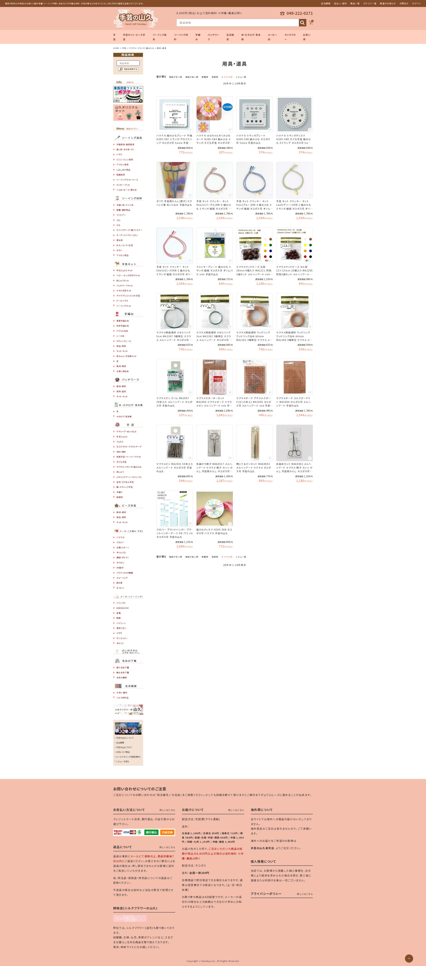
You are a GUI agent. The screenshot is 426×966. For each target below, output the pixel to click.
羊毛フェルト (122, 436)
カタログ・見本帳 (124, 416)
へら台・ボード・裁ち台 (126, 189)
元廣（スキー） (122, 547)
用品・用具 (121, 346)
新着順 (205, 76)
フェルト (119, 441)
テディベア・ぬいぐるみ (126, 431)
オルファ (120, 643)
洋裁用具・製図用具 (125, 144)
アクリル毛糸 (122, 330)
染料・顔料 (121, 451)
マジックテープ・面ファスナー (129, 230)
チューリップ (122, 577)
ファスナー (121, 214)
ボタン (119, 250)
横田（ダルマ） (122, 557)
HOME (116, 48)
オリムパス (121, 552)
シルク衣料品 (122, 697)
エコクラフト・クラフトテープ (128, 446)
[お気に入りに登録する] (190, 130)
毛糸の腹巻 (121, 677)
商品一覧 (355, 3)
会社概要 (325, 3)
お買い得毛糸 (122, 371)
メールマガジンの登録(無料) (128, 756)
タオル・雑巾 (121, 692)
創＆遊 (119, 582)
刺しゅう (120, 471)
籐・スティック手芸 (124, 486)
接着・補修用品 (123, 209)
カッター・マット (123, 184)
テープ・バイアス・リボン (127, 235)
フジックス (121, 602)
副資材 (119, 497)
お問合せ (404, 3)
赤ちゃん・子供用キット (126, 356)
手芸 (124, 48)
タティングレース (123, 341)
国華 (118, 617)
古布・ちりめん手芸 (125, 482)
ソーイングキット (123, 305)
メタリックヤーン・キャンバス (129, 477)
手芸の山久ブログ (124, 747)
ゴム (118, 220)
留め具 (119, 240)
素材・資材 (121, 366)
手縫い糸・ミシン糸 (124, 204)
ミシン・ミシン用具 (124, 159)
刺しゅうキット (122, 280)
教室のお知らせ (388, 3)
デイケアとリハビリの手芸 (128, 295)
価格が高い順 (191, 76)
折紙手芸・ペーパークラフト (128, 456)
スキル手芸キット (124, 290)
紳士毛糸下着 (122, 672)
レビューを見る (122, 761)
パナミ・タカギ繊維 (124, 572)
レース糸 (120, 335)
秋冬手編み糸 (122, 325)
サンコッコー (122, 638)
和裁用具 (120, 174)
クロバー (120, 542)
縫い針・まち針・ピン (125, 149)
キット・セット (122, 351)
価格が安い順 (175, 76)
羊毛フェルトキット (124, 270)
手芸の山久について (125, 737)
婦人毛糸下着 (122, 667)
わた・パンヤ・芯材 (124, 245)
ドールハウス (122, 300)
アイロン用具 (122, 164)
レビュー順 (241, 76)
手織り (119, 492)
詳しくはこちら (167, 810)
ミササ (119, 633)
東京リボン (121, 628)
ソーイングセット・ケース (127, 179)
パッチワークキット (124, 285)
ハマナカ (120, 537)
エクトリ (120, 587)
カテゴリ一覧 (370, 3)
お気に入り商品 (123, 751)
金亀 (118, 612)
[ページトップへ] (409, 958)
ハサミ (119, 154)
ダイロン (120, 562)
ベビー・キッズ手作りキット (128, 275)
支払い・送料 (340, 3)
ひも (118, 225)
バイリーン (121, 623)
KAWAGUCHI (122, 607)
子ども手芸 (121, 461)
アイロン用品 (122, 255)
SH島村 (119, 567)
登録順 (215, 76)
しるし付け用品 (123, 169)
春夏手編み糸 (122, 320)
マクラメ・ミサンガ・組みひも (141, 48)
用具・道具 (121, 391)
